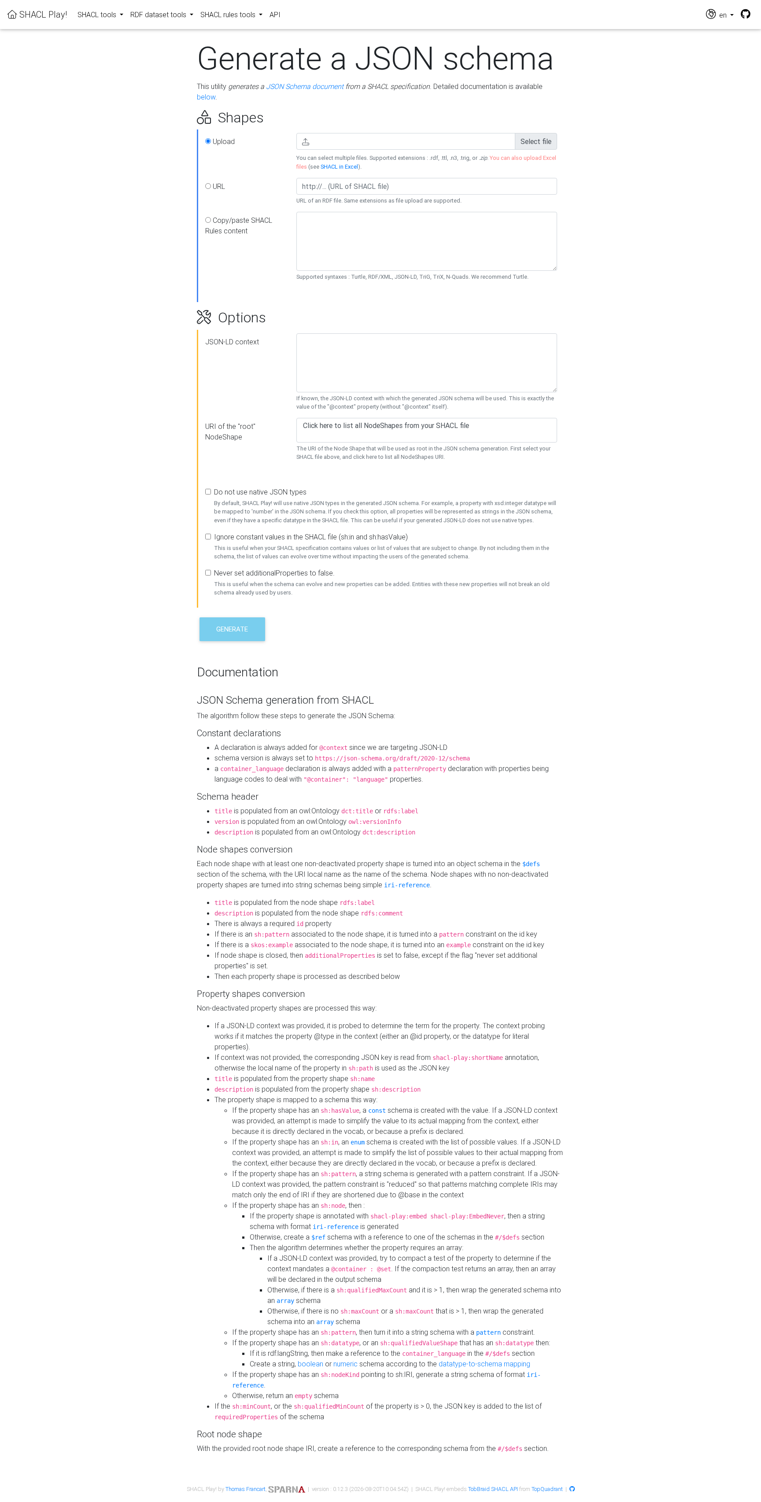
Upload (223, 141)
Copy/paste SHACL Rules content (238, 225)
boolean (310, 1363)
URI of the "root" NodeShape (230, 431)
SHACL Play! (42, 14)
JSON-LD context (232, 341)
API (275, 14)
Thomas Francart (245, 1489)
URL (218, 186)
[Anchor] (187, 117)
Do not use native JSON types (260, 491)
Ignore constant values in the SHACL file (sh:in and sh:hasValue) (311, 536)
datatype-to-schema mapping (484, 1363)
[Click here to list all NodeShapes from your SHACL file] (426, 425)
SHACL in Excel (339, 166)
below (206, 96)
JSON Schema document (305, 86)
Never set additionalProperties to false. (274, 572)
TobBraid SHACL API (493, 1489)
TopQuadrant (547, 1489)
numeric (345, 1363)
